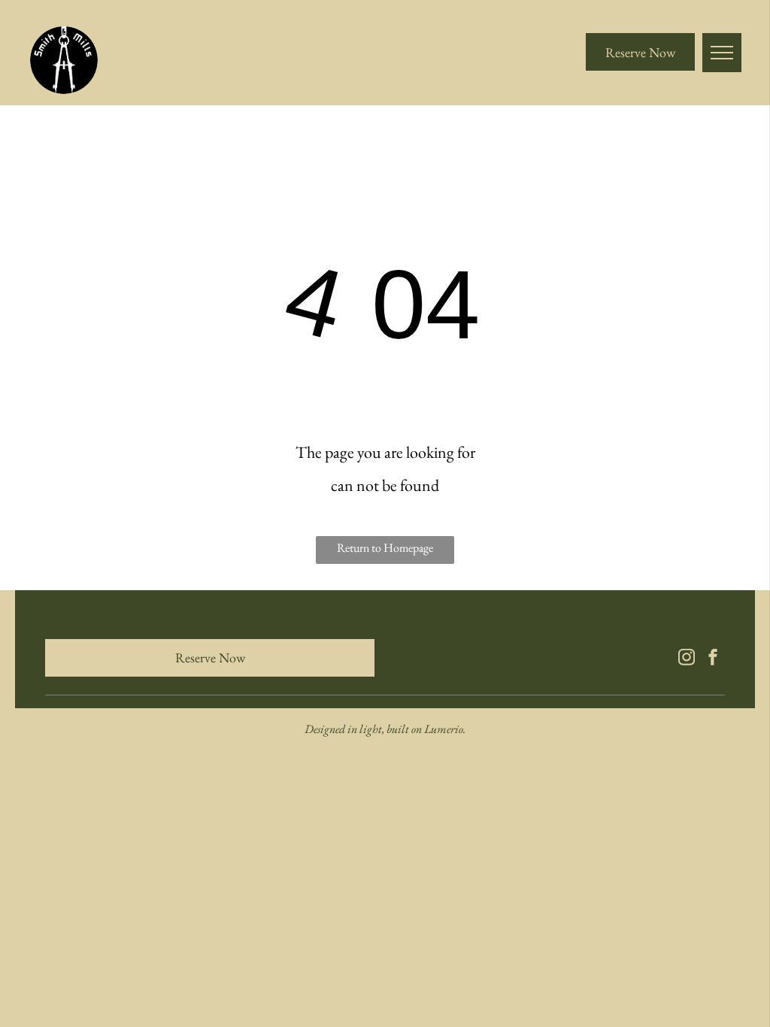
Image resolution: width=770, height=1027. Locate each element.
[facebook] (713, 659)
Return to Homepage (385, 548)
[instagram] (687, 659)
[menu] (721, 52)
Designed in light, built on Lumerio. (385, 729)
